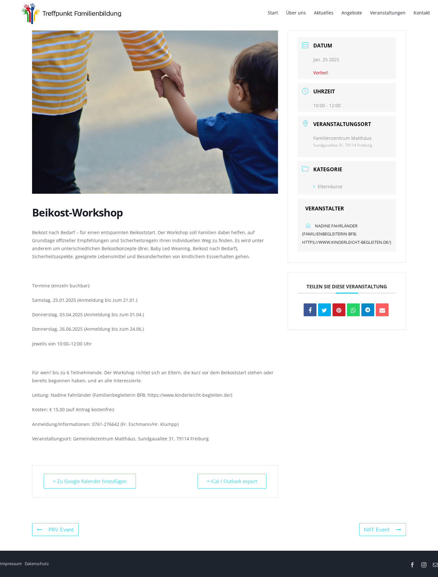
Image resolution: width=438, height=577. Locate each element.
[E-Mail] (382, 309)
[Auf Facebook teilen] (310, 309)
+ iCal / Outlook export (232, 481)
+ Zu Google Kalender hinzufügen (90, 481)
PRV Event (61, 529)
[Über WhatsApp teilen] (353, 309)
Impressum (11, 563)
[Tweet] (324, 309)
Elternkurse (330, 186)
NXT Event (377, 529)
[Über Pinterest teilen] (339, 309)
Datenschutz (37, 563)
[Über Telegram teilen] (367, 309)
